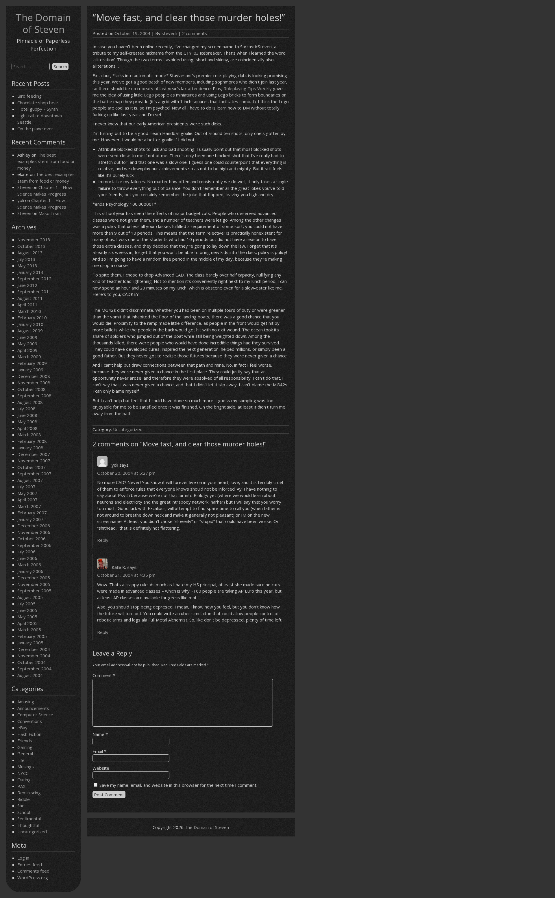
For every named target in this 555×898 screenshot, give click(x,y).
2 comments (194, 33)
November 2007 (33, 460)
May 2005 (27, 616)
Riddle (23, 799)
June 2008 (27, 415)
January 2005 (30, 642)
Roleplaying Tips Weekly (247, 88)
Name (100, 734)
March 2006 (29, 564)
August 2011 (30, 298)
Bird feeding (29, 96)
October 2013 (31, 246)
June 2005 (27, 610)
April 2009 (27, 350)
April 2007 (27, 499)
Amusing (25, 701)
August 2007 (30, 480)
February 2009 (32, 363)
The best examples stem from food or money (46, 161)
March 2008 (29, 434)
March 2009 (29, 356)
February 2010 (32, 317)
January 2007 (30, 519)
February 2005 (32, 636)
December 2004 (33, 649)
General (25, 753)
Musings (25, 766)
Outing (24, 779)
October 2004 (31, 662)
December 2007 (33, 454)
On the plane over (35, 128)
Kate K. (119, 567)
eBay (22, 727)
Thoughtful (28, 825)
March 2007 (29, 506)
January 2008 (30, 447)
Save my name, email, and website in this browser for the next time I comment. (178, 785)
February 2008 (32, 441)
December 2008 (33, 376)
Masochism (49, 213)
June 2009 (27, 337)
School (23, 812)
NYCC (22, 773)
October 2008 (31, 389)
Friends (24, 740)
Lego (149, 95)
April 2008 (27, 428)
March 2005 (29, 629)
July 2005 (26, 603)
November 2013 (33, 239)
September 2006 (34, 545)
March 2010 (29, 311)
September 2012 (34, 278)
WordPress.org (32, 877)
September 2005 (34, 590)
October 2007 (31, 467)
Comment (103, 675)
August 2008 (30, 402)
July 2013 (26, 259)
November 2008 (33, 382)
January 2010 (30, 324)
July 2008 (26, 408)
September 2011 (34, 291)
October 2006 (31, 538)
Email (99, 751)
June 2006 (27, 558)
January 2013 (30, 272)
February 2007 (32, 512)
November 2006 (33, 532)
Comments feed (33, 871)
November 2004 (33, 655)
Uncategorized (32, 831)
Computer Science (35, 714)
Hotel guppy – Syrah (37, 109)
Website (100, 768)
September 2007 (34, 473)
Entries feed (29, 864)
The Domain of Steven (43, 23)
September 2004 (34, 668)
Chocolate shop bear (37, 102)
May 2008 (27, 421)
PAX (21, 786)
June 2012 (27, 285)
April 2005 (27, 623)
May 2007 (27, 493)
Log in (23, 858)
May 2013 (27, 265)
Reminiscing (29, 792)
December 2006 (33, 525)
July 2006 (26, 551)
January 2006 (30, 571)
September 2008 (34, 395)
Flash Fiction (29, 734)
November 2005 (33, 584)
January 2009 (30, 369)
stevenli (169, 33)
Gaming (24, 747)
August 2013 (30, 252)
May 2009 (27, 343)
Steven (24, 187)
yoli (20, 200)
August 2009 (30, 330)
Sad (21, 805)
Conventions (29, 721)
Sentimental (29, 818)
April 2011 (27, 304)
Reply (102, 540)
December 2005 (33, 577)
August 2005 (30, 597)
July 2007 (26, 486)
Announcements (33, 708)
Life (21, 760)
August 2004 (30, 675)
